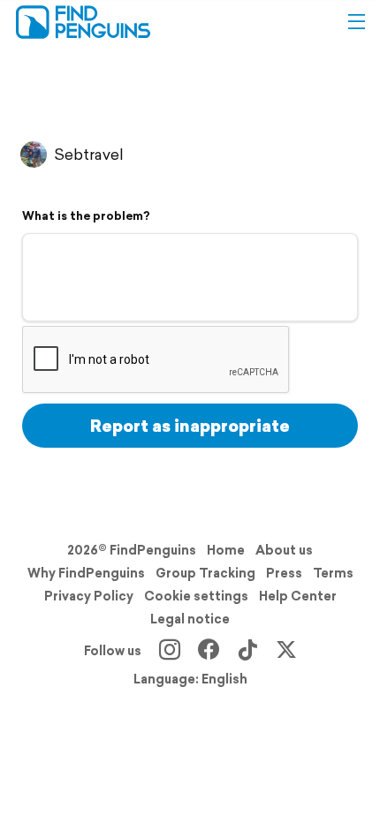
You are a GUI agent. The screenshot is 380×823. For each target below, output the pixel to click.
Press (284, 573)
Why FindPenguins (86, 573)
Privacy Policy (88, 596)
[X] (286, 651)
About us (284, 550)
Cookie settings (196, 596)
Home (226, 550)
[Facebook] (208, 651)
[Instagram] (169, 651)
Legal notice (190, 619)
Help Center (298, 596)
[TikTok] (247, 651)
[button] (356, 22)
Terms (333, 573)
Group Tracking (205, 573)
